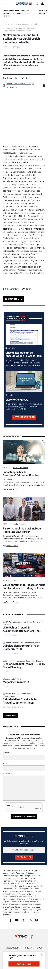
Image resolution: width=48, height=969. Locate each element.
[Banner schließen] (41, 955)
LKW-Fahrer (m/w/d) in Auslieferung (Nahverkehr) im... (22, 629)
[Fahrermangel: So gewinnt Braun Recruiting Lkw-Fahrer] (24, 509)
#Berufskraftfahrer (20, 468)
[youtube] (16, 920)
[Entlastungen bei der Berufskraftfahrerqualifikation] (24, 452)
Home (5, 24)
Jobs (39, 947)
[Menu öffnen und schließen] (4, 4)
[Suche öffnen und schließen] (37, 4)
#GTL (15, 580)
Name (5, 763)
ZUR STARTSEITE (13, 299)
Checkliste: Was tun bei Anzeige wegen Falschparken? (24, 354)
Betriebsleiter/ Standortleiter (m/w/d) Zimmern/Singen (20, 701)
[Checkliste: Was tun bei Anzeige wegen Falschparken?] (24, 334)
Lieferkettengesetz (17, 399)
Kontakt (28, 947)
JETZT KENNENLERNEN (24, 417)
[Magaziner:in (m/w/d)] (12, 679)
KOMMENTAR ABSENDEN (24, 817)
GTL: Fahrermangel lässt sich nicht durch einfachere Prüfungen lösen (24, 586)
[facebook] (11, 920)
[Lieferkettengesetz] (24, 381)
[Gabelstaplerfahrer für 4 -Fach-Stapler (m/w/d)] (21, 643)
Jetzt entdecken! (24, 964)
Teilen (28, 78)
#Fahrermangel (19, 524)
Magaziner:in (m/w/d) (16, 682)
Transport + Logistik (29, 24)
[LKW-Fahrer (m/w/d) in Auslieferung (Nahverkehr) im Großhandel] (24, 623)
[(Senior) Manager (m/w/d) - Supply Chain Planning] (23, 661)
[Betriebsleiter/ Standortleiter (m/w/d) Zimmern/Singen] (24, 695)
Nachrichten (14, 24)
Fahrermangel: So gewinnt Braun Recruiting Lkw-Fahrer (22, 530)
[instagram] (23, 920)
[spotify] (36, 920)
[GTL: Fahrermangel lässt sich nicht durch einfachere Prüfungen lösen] (24, 565)
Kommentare (12, 78)
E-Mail (5, 753)
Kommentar (7, 774)
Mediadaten (12, 947)
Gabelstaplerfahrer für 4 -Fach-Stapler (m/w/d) (21, 647)
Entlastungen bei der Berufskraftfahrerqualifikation (21, 474)
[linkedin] (30, 920)
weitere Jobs (10, 715)
